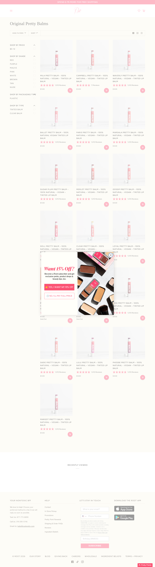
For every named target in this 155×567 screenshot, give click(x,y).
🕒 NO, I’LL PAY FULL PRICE (59, 296)
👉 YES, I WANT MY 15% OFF (59, 287)
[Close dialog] (111, 255)
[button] (145, 565)
